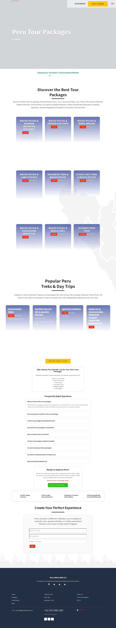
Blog (13, 603)
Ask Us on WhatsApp (57, 485)
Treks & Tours (48, 594)
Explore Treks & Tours (58, 361)
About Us (80, 594)
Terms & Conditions (83, 597)
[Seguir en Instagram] (49, 619)
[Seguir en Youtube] (52, 619)
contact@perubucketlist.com (24, 610)
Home (13, 594)
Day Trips (47, 597)
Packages (14, 597)
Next (32, 546)
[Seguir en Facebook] (45, 619)
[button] (112, 3)
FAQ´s (79, 600)
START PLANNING (98, 4)
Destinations (15, 600)
